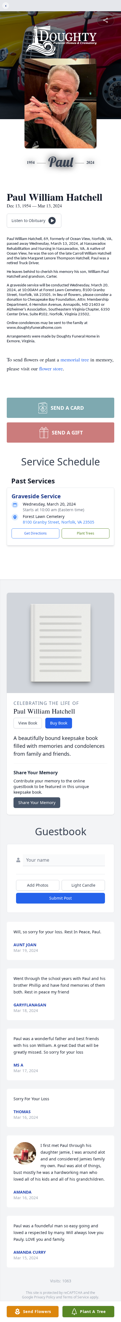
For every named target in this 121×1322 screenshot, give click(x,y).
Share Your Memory (36, 802)
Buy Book (58, 723)
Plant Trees (85, 533)
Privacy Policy (44, 1297)
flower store (51, 368)
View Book (27, 723)
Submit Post (60, 898)
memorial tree (74, 359)
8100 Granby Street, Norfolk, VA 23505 (58, 522)
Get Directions (35, 533)
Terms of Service (76, 1297)
